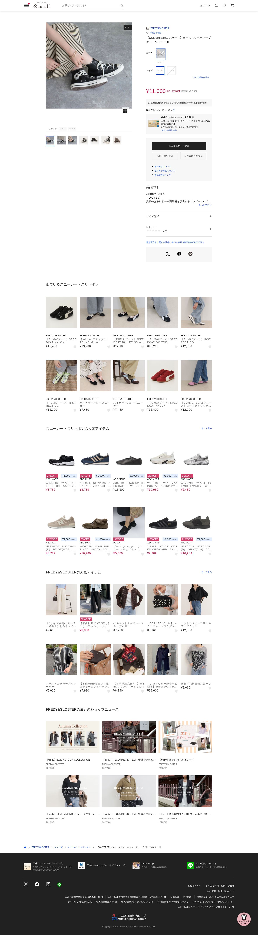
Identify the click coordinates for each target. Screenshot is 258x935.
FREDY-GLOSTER (40, 847)
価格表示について (163, 166)
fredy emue (155, 33)
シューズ (58, 847)
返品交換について (163, 175)
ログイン (205, 5)
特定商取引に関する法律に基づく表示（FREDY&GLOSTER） (175, 242)
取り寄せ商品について (165, 171)
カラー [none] (149, 52)
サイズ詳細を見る (201, 77)
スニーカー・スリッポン (79, 847)
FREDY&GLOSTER (159, 28)
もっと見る (204, 205)
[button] (89, 74)
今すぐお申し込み (169, 130)
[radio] (161, 56)
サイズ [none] (149, 70)
